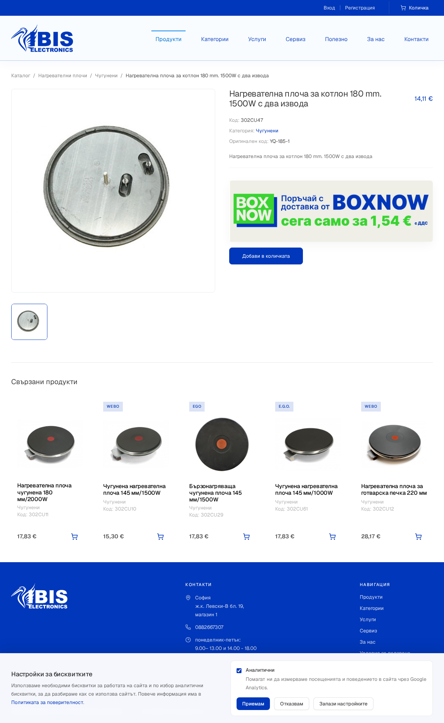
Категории (214, 39)
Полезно (336, 39)
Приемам (253, 704)
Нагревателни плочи (62, 75)
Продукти (168, 39)
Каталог (20, 75)
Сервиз (295, 39)
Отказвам (291, 704)
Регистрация (360, 8)
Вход (329, 8)
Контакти (416, 39)
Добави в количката (266, 256)
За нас (376, 39)
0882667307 (209, 627)
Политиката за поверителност (47, 702)
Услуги (257, 39)
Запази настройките (343, 704)
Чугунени (106, 75)
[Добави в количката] (74, 536)
